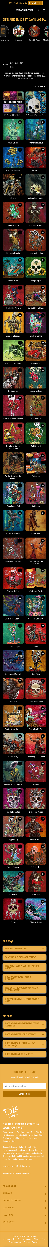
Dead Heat (13, 701)
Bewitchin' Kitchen (13, 308)
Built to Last (36, 446)
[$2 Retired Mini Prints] (13, 102)
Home (5, 64)
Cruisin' (36, 646)
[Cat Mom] (36, 493)
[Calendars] (36, 463)
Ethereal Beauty (36, 922)
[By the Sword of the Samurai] (13, 463)
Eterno (13, 922)
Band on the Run (36, 253)
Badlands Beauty (13, 253)
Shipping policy (15, 1242)
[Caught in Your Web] (13, 548)
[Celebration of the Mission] (36, 548)
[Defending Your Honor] (36, 743)
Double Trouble (13, 867)
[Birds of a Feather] (13, 322)
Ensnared (13, 894)
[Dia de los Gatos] (13, 799)
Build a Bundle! (11, 3)
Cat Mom (36, 506)
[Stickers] (6, 31)
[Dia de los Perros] (36, 799)
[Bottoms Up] (13, 378)
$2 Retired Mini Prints (13, 115)
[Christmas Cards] (36, 578)
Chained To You (13, 591)
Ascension (36, 170)
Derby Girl (36, 784)
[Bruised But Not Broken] (13, 405)
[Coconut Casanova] (36, 605)
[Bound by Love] (36, 378)
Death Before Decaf (13, 729)
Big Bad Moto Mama (36, 308)
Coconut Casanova (36, 619)
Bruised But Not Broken (13, 418)
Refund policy (10, 1239)
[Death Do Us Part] (36, 716)
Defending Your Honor (36, 757)
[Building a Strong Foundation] (13, 433)
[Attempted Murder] (36, 185)
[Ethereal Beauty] (36, 909)
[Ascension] (36, 157)
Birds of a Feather (13, 336)
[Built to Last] (36, 433)
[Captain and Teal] (13, 493)
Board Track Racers (13, 363)
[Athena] (13, 185)
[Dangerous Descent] (13, 661)
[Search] (39, 10)
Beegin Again (36, 281)
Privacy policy (39, 1239)
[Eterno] (13, 909)
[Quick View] (20, 94)
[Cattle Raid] (36, 520)
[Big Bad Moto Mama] (36, 295)
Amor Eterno (13, 143)
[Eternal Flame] (36, 881)
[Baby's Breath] (13, 212)
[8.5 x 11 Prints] (22, 31)
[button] (4, 10)
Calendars (36, 476)
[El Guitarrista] (36, 854)
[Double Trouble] (13, 854)
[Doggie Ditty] (13, 826)
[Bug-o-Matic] (36, 405)
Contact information (32, 1242)
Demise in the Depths (13, 784)
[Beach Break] (13, 267)
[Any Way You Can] (13, 157)
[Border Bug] (36, 350)
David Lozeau (31, 1236)
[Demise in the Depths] (13, 771)
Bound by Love (36, 391)
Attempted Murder (36, 198)
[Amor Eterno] (13, 129)
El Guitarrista (36, 867)
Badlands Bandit (35, 225)
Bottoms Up (13, 391)
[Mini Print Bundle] (38, 31)
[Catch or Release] (13, 520)
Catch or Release (13, 533)
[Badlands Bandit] (36, 212)
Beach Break (13, 281)
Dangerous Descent (13, 674)
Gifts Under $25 (16, 63)
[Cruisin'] (36, 633)
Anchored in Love (36, 143)
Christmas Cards (35, 591)
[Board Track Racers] (13, 350)
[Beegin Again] (36, 267)
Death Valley (13, 757)
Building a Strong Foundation (13, 447)
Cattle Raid (35, 533)
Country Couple (13, 646)
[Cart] (44, 10)
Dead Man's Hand (36, 701)
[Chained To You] (13, 578)
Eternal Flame (35, 894)
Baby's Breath (13, 225)
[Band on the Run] (36, 240)
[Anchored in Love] (36, 129)
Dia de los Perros (36, 812)
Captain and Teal (13, 506)
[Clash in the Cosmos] (13, 605)
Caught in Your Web (13, 561)
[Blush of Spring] (36, 322)
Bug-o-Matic (36, 418)
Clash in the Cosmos (13, 619)
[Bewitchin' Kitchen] (13, 295)
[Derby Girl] (36, 771)
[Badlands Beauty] (13, 240)
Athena (13, 198)
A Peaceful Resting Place (36, 115)
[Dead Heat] (13, 688)
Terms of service (24, 1239)
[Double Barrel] (36, 826)
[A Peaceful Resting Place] (36, 102)
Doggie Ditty (13, 839)
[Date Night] (36, 661)
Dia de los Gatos (13, 812)
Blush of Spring (36, 336)
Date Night (35, 674)
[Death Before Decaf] (13, 716)
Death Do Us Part (36, 729)
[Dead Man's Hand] (36, 688)
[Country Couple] (13, 633)
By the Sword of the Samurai (13, 477)
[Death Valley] (13, 743)
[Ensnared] (13, 881)
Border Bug (36, 363)
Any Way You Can (13, 170)
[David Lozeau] (24, 10)
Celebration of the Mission (36, 562)
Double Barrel (35, 839)
